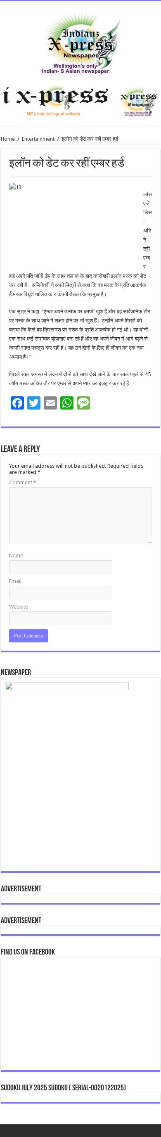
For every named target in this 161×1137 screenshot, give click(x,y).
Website (18, 607)
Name (16, 555)
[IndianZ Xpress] (81, 42)
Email (15, 581)
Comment (22, 482)
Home (8, 139)
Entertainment (38, 139)
